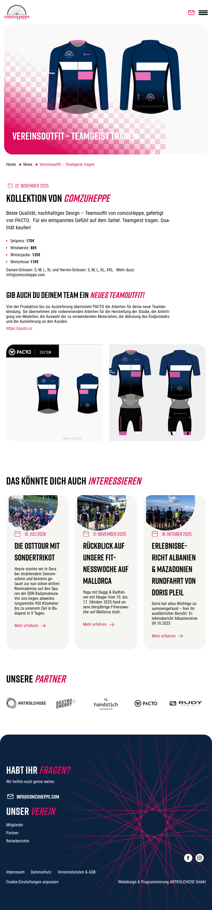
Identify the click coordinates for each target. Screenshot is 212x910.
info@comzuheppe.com (38, 796)
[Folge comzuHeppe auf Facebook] (188, 858)
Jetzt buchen (190, 13)
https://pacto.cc (19, 328)
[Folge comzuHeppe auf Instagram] (199, 858)
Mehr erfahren (26, 625)
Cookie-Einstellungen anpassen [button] (32, 881)
